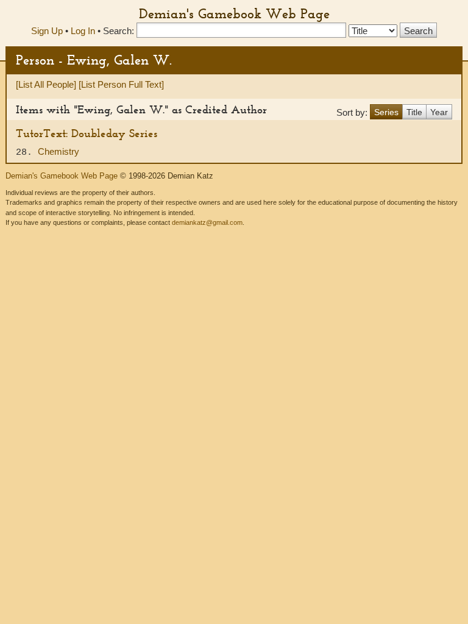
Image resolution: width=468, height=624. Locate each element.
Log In (83, 31)
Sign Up (47, 31)
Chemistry (58, 151)
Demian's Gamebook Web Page (234, 13)
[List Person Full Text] (121, 84)
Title (414, 112)
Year (439, 112)
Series (386, 112)
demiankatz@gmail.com (207, 222)
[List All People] (46, 84)
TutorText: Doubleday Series (86, 133)
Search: (118, 31)
